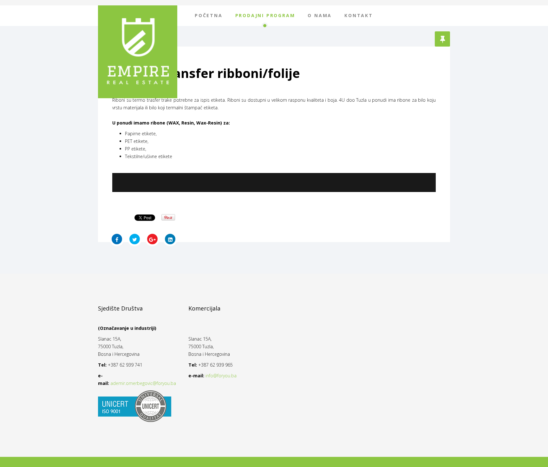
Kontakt (358, 15)
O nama (320, 15)
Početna (209, 15)
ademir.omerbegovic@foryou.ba (143, 383)
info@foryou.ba (221, 376)
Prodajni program (265, 15)
